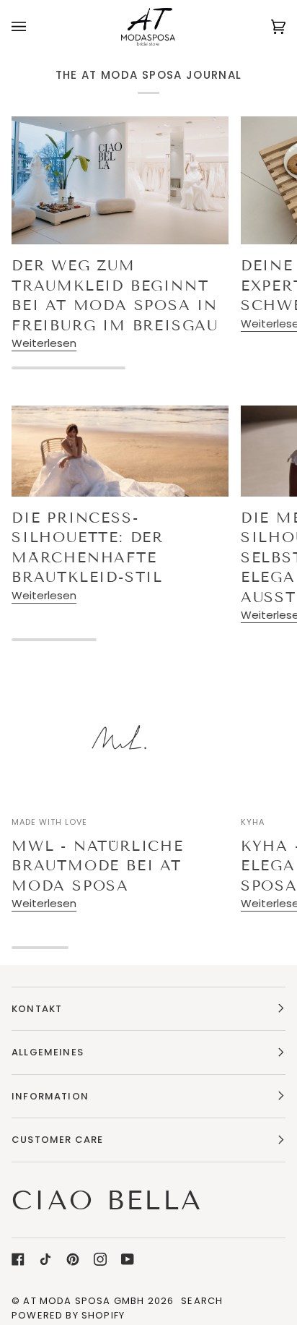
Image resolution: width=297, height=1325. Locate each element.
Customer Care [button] (57, 1139)
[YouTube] (127, 1259)
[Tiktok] (45, 1259)
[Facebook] (18, 1259)
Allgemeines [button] (48, 1052)
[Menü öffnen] (33, 26)
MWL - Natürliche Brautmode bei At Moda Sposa (98, 865)
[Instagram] (100, 1259)
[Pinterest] (72, 1259)
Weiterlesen (44, 343)
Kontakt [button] (37, 1009)
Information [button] (50, 1096)
